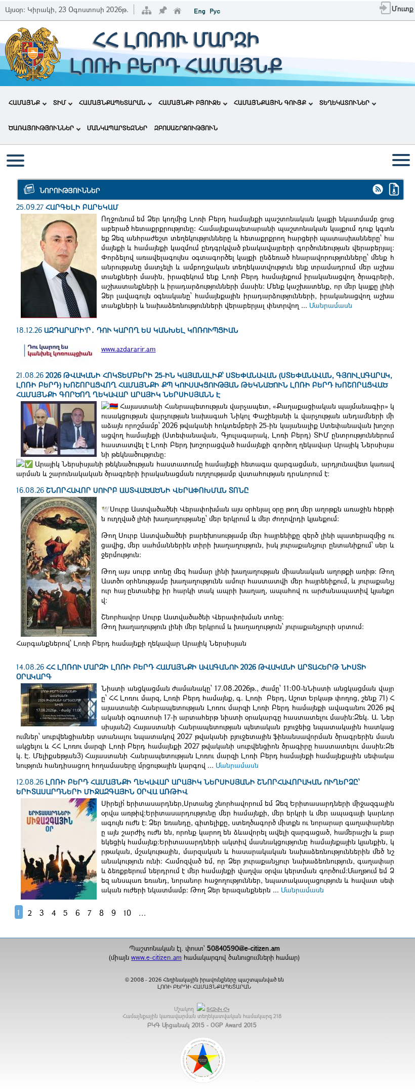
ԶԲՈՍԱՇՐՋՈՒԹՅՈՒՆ (186, 128)
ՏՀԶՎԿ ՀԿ (217, 1009)
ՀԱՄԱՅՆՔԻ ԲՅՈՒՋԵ (189, 102)
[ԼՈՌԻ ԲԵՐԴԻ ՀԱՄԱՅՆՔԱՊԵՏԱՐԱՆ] (32, 80)
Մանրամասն (330, 305)
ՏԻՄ (59, 102)
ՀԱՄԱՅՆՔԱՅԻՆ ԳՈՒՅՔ (270, 102)
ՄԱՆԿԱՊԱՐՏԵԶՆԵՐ (117, 128)
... (142, 913)
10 (127, 913)
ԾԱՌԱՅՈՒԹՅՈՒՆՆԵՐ (41, 128)
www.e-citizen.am (156, 957)
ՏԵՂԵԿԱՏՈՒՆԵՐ (344, 102)
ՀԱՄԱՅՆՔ (24, 102)
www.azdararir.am (128, 349)
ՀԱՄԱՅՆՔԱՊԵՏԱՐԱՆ (112, 102)
